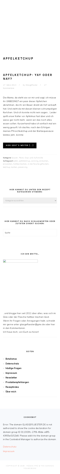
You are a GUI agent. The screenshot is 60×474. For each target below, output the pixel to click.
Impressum (11, 373)
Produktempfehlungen (17, 382)
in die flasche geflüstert (38, 164)
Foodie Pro (32, 466)
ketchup (6, 167)
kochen (14, 167)
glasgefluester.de (30, 22)
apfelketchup (24, 161)
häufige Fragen (14, 368)
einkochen (43, 161)
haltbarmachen (20, 164)
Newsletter (11, 377)
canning (34, 161)
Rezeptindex (12, 387)
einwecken (7, 164)
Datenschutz (12, 363)
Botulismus (11, 358)
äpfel (15, 161)
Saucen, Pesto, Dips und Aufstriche (27, 158)
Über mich (11, 391)
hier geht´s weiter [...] (20, 145)
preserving (22, 167)
